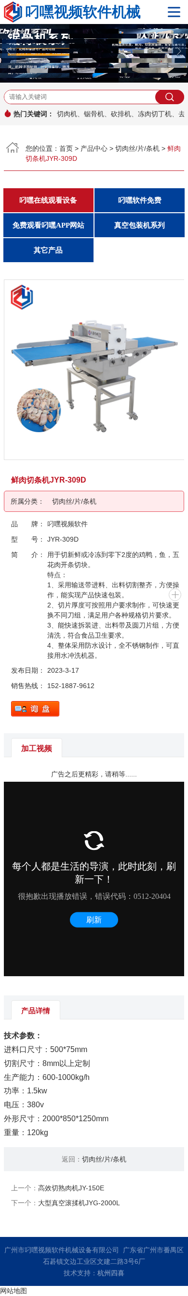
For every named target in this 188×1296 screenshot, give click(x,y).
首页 (66, 148)
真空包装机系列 (139, 225)
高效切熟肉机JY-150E (71, 1188)
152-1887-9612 (70, 686)
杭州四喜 (110, 1273)
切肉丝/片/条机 (137, 148)
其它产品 (48, 250)
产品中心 (94, 148)
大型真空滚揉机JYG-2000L (79, 1203)
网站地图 (13, 1291)
